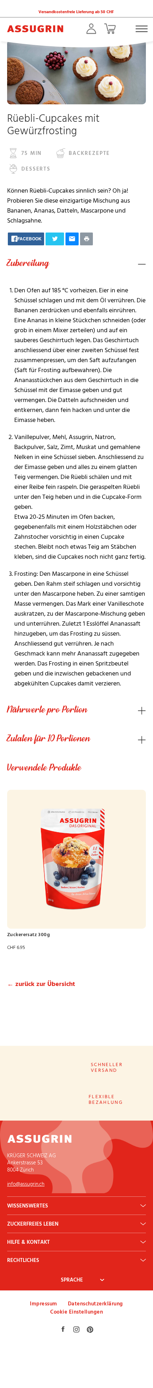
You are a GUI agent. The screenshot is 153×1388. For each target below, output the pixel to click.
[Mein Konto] (91, 28)
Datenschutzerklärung (95, 1303)
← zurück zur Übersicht (41, 983)
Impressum (43, 1303)
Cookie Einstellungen (76, 1312)
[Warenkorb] (110, 28)
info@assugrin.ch (25, 1184)
